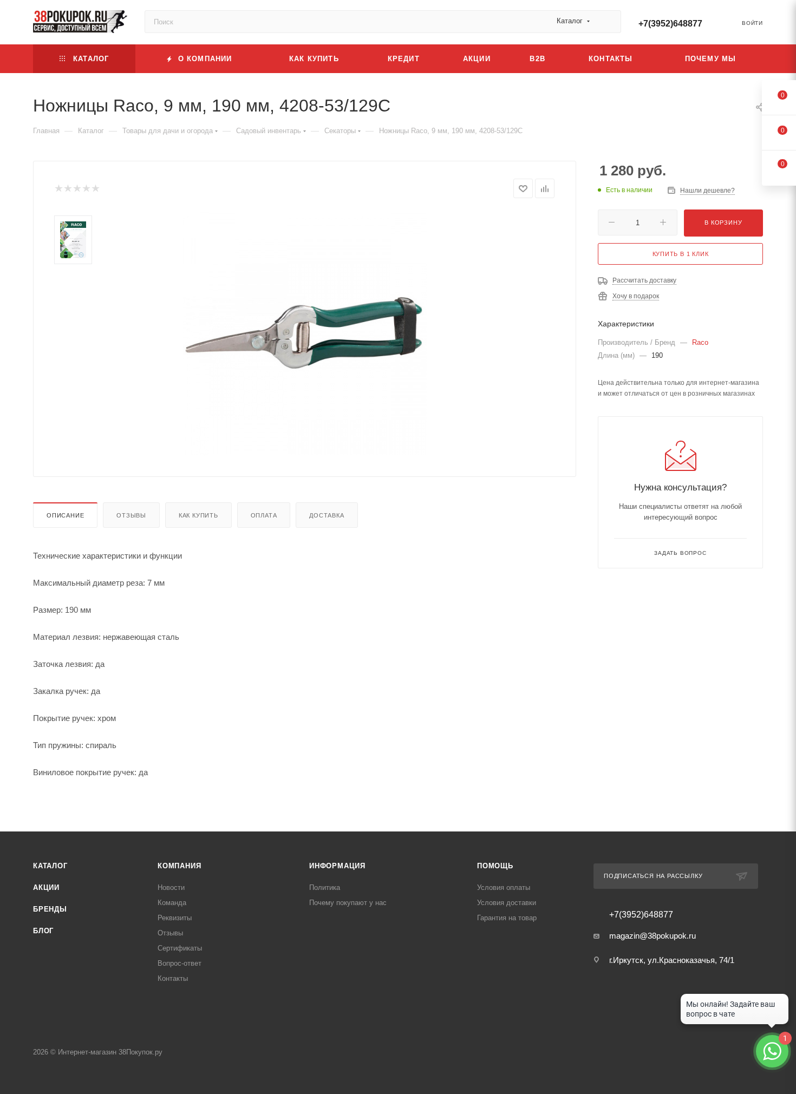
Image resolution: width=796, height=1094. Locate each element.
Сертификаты (180, 948)
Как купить (198, 515)
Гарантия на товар (507, 918)
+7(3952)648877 (670, 23)
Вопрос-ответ (179, 963)
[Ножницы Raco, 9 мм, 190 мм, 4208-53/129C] (305, 333)
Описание (65, 515)
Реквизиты (175, 918)
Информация (337, 866)
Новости (171, 887)
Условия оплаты (503, 887)
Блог (43, 931)
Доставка (326, 515)
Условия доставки (506, 903)
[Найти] (608, 21)
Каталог (50, 866)
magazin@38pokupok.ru (652, 935)
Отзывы (131, 515)
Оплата (264, 515)
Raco (700, 342)
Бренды (50, 909)
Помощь (495, 866)
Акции (46, 887)
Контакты (173, 978)
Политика (324, 887)
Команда (172, 903)
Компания (179, 866)
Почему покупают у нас (348, 903)
